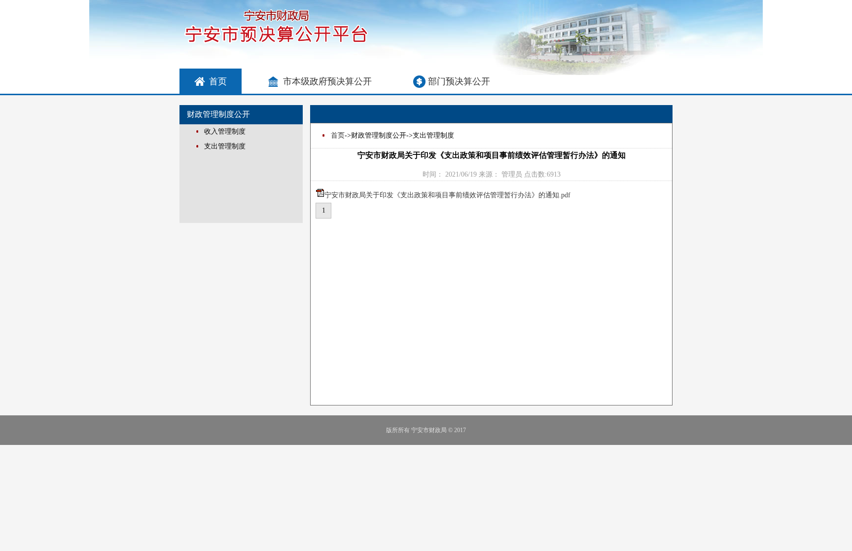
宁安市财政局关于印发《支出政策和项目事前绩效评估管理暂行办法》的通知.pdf (447, 195)
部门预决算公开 (459, 81)
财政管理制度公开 (218, 114)
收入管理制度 (225, 131)
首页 (218, 81)
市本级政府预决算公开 (327, 81)
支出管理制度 (225, 146)
